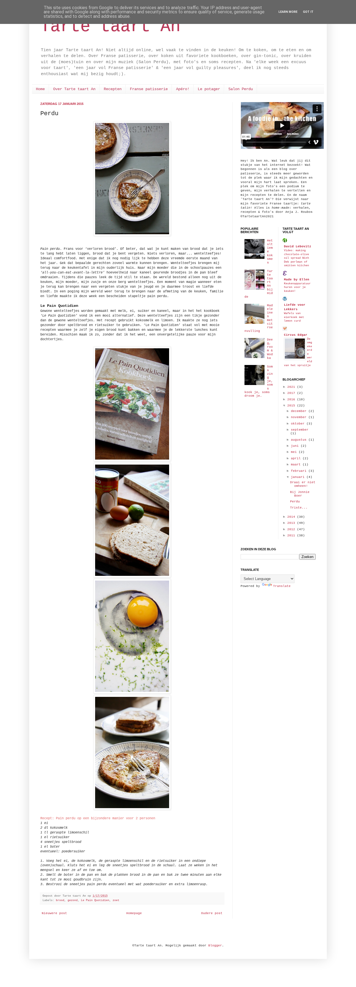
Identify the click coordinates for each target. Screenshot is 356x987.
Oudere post (211, 913)
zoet (116, 900)
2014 (292, 517)
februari (299, 471)
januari (298, 477)
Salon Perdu (240, 89)
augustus (299, 439)
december (299, 411)
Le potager (209, 89)
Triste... (299, 507)
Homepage (134, 913)
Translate (282, 586)
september (299, 429)
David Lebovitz (297, 246)
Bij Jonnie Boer (300, 493)
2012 (292, 529)
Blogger (215, 945)
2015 (292, 405)
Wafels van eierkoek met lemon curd (294, 317)
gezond (73, 900)
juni (296, 446)
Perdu (295, 501)
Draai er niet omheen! (302, 484)
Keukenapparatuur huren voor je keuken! (297, 287)
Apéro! (182, 89)
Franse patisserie (149, 89)
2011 (292, 535)
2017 (292, 393)
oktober (298, 423)
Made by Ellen (296, 279)
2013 (292, 523)
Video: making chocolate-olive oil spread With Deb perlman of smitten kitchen (296, 258)
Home (40, 89)
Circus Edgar (295, 335)
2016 (292, 399)
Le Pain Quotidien (95, 900)
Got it (308, 12)
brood (60, 900)
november (299, 417)
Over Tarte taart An (74, 89)
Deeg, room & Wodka (270, 349)
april (297, 458)
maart (297, 464)
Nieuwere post (54, 913)
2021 (292, 387)
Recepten (113, 89)
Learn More (287, 12)
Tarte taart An (110, 26)
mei (295, 452)
